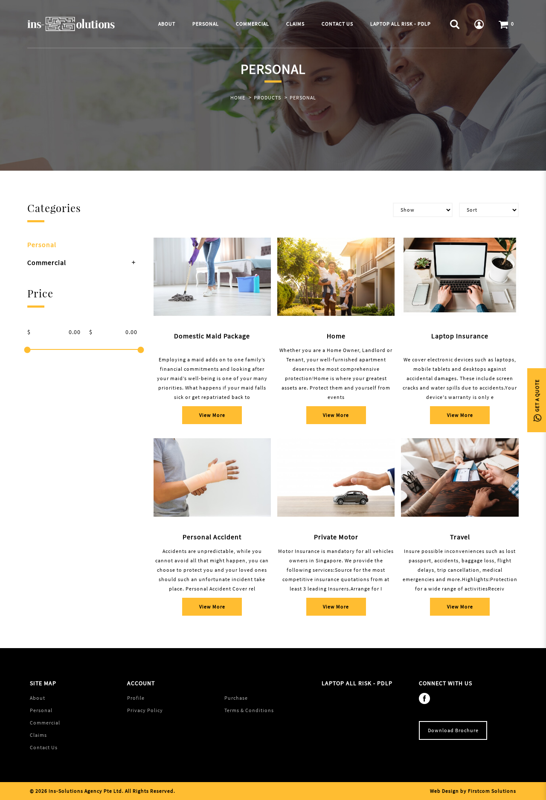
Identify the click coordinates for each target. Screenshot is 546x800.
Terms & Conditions (249, 710)
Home (237, 97)
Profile (136, 698)
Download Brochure (453, 730)
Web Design (444, 791)
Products (267, 97)
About (37, 698)
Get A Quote (537, 396)
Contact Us (44, 747)
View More (212, 415)
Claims (38, 735)
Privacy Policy (145, 710)
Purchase (236, 698)
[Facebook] (426, 698)
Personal (303, 97)
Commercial (46, 262)
